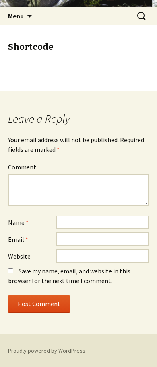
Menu (16, 16)
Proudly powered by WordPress (46, 350)
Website (19, 256)
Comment (22, 167)
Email (18, 239)
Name (18, 222)
